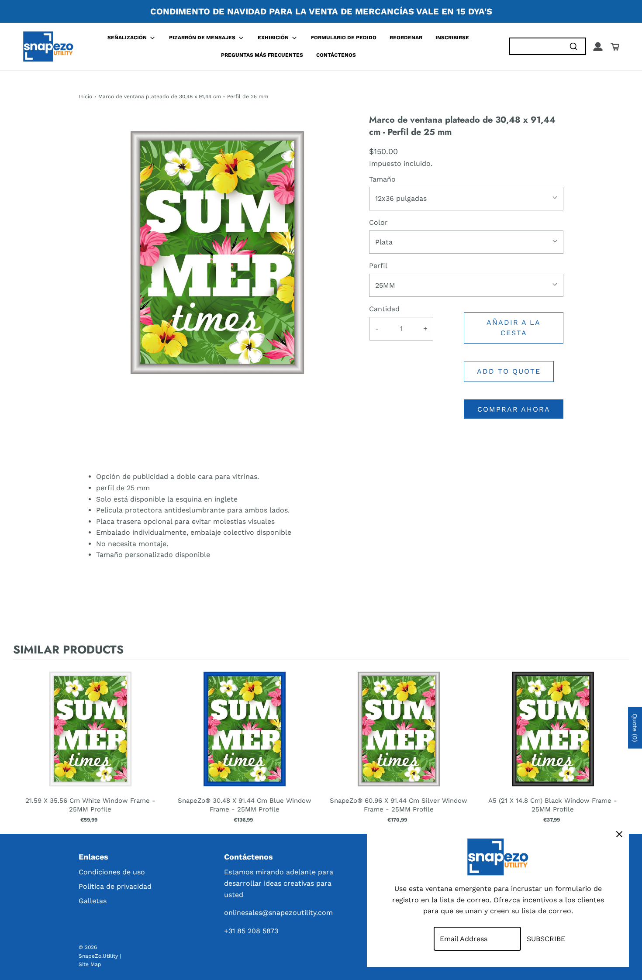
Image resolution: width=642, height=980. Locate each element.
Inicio (85, 96)
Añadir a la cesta (514, 327)
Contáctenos (336, 55)
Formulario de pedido (343, 37)
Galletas (93, 901)
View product (90, 738)
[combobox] (535, 46)
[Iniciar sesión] (598, 46)
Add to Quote (509, 371)
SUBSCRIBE (546, 939)
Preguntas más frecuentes (262, 55)
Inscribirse (452, 37)
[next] (620, 745)
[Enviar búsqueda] (573, 46)
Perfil (378, 265)
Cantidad (384, 309)
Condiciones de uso (112, 872)
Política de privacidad (115, 886)
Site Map (90, 964)
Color (378, 222)
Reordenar (406, 37)
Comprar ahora (513, 409)
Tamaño (382, 179)
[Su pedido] (615, 46)
